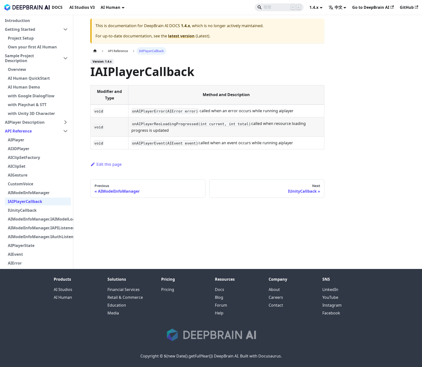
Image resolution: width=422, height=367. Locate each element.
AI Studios (63, 289)
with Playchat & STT (27, 104)
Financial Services (123, 289)
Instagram (332, 305)
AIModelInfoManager (29, 192)
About (274, 289)
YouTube (330, 297)
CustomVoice (20, 184)
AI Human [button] (110, 7)
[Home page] (95, 51)
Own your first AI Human (32, 47)
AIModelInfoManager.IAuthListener (39, 236)
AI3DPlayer (18, 148)
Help (219, 313)
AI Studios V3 (82, 7)
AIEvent (15, 254)
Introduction (17, 20)
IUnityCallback (22, 210)
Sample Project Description (19, 58)
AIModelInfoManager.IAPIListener (39, 228)
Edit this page (109, 164)
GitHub (407, 7)
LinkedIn (330, 289)
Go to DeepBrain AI (370, 7)
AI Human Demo (24, 87)
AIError (15, 263)
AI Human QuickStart (29, 78)
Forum (221, 305)
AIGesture (17, 175)
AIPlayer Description (25, 122)
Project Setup (21, 38)
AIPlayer (16, 140)
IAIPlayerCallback (25, 201)
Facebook (331, 313)
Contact (276, 305)
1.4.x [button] (313, 7)
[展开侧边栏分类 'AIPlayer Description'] (65, 122)
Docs (219, 289)
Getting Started (20, 29)
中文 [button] (338, 7)
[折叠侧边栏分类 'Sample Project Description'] (65, 58)
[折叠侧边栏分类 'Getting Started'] (65, 29)
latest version (181, 36)
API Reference (18, 131)
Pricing (167, 289)
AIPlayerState (21, 245)
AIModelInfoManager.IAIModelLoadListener (39, 219)
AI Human (63, 297)
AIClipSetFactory (24, 157)
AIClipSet (16, 166)
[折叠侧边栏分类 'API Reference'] (65, 131)
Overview (17, 69)
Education (116, 305)
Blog (219, 297)
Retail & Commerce (125, 297)
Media (113, 313)
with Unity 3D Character (31, 113)
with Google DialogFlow (31, 96)
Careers (276, 297)
